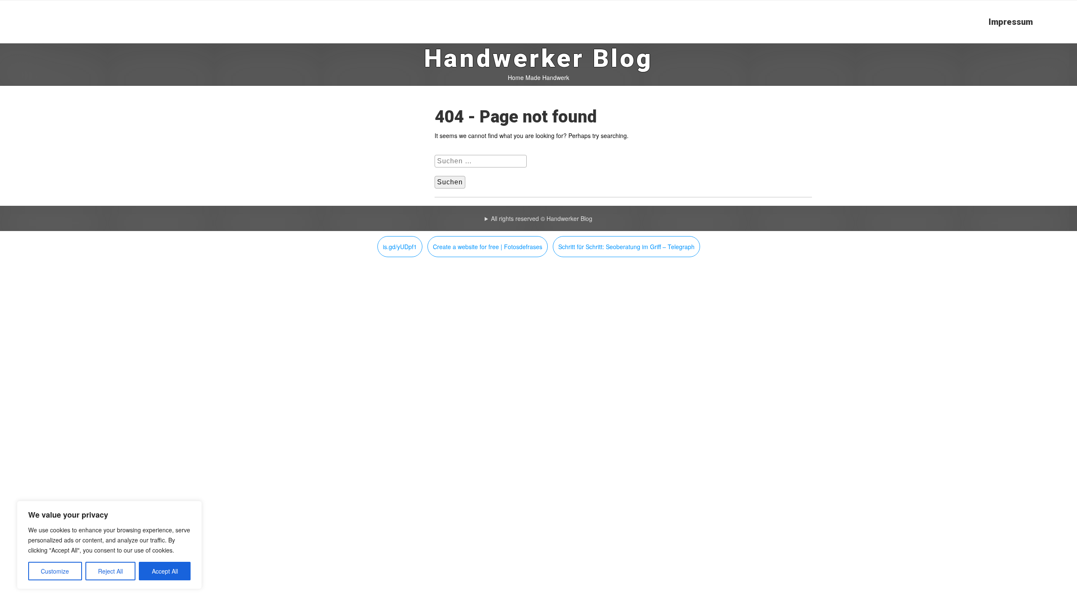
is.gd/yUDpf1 (400, 246)
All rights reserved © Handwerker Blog (541, 218)
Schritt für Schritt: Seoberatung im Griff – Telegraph (626, 246)
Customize (55, 571)
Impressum (1011, 22)
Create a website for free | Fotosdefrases (487, 246)
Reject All (110, 571)
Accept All (165, 571)
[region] (109, 545)
